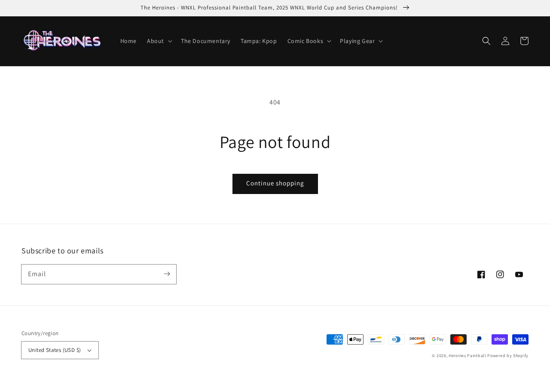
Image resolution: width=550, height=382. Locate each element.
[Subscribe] (166, 274)
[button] (486, 40)
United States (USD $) (54, 350)
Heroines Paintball (467, 355)
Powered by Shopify (508, 355)
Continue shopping (275, 183)
